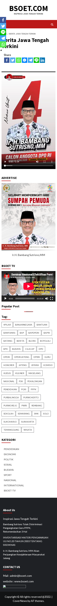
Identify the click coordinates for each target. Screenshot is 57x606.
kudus (7, 373)
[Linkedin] (42, 60)
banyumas (9, 332)
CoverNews (20, 600)
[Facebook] (6, 60)
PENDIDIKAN (11, 449)
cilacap (29, 349)
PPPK (33, 389)
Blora (32, 341)
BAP (22, 332)
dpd (41, 349)
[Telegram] (30, 60)
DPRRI (37, 357)
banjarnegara (23, 324)
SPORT (8, 474)
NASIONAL (10, 480)
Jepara (35, 365)
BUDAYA (9, 469)
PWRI (24, 405)
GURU (47, 357)
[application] (28, 286)
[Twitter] (12, 60)
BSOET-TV (10, 490)
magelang (35, 373)
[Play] (5, 298)
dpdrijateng (21, 357)
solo (46, 413)
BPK (5, 349)
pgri (23, 389)
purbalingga (11, 397)
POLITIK (8, 459)
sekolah (8, 413)
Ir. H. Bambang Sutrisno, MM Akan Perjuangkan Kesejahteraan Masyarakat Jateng (24, 554)
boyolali (45, 341)
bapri (47, 332)
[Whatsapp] (18, 60)
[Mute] (46, 298)
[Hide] (1, 50)
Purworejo (10, 405)
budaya (16, 349)
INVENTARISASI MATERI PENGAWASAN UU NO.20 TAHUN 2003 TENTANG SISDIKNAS (25, 541)
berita (20, 341)
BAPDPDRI (33, 332)
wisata (28, 429)
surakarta (27, 421)
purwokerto (31, 397)
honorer (8, 365)
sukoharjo (10, 421)
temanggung (11, 429)
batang (7, 341)
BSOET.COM (28, 8)
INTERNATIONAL (14, 485)
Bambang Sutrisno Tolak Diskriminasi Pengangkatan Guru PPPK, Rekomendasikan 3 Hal (22, 528)
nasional (8, 381)
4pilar (7, 324)
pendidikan (10, 389)
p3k (21, 381)
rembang (36, 405)
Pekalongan (34, 381)
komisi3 (47, 365)
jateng (23, 365)
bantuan (42, 324)
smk (36, 413)
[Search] (52, 24)
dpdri (6, 357)
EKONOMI (10, 454)
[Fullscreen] (51, 298)
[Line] (36, 60)
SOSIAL (8, 464)
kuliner (19, 373)
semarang (24, 413)
